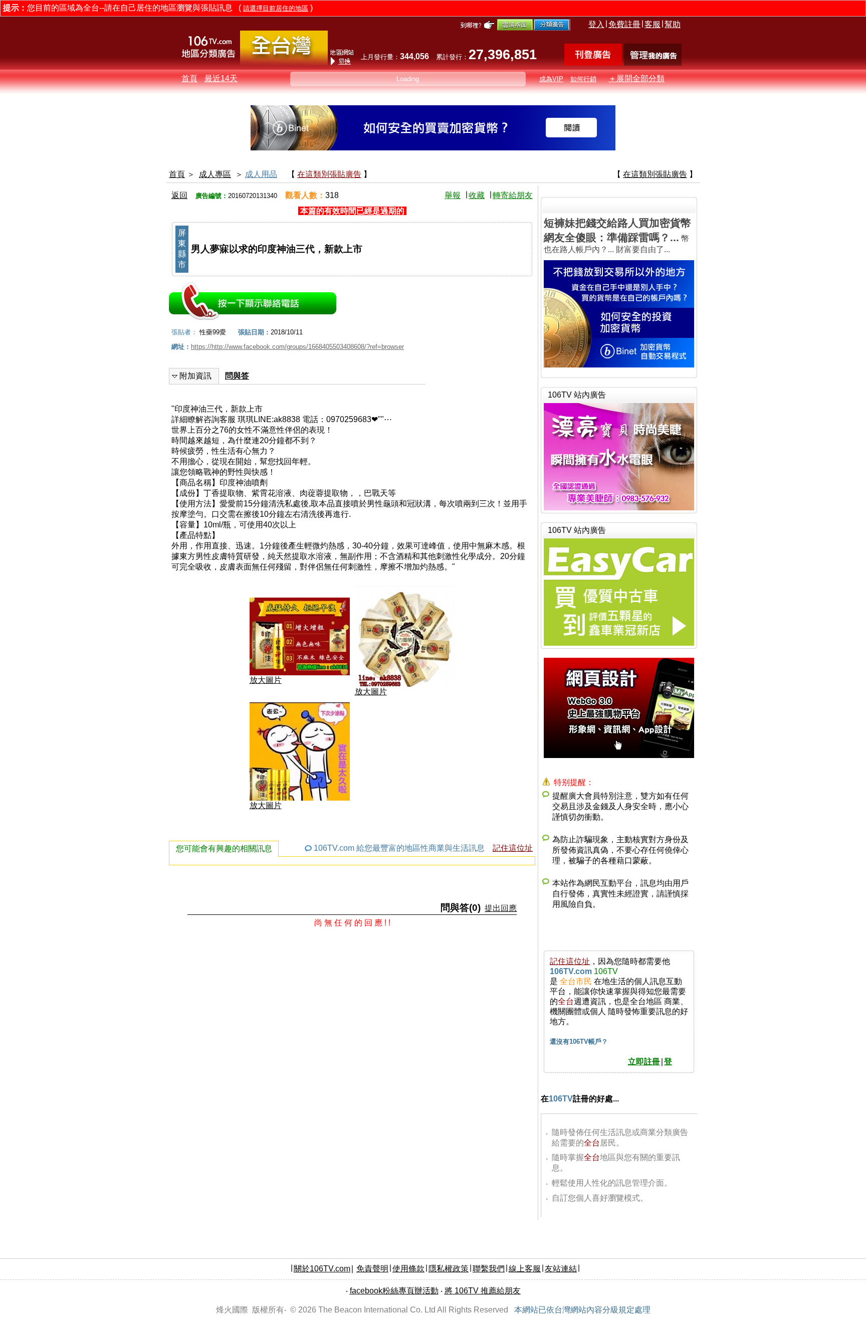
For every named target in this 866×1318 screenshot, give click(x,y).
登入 (596, 24)
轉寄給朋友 (513, 195)
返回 (179, 195)
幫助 (673, 24)
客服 (652, 24)
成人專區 (215, 174)
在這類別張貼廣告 (329, 174)
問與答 (237, 375)
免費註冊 (624, 24)
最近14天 (221, 78)
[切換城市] (284, 63)
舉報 (453, 195)
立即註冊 (644, 1061)
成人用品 (261, 174)
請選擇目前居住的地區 (275, 8)
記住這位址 (513, 848)
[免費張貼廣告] (593, 63)
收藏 (477, 195)
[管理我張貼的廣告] (653, 63)
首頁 (189, 78)
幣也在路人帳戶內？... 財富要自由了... (617, 235)
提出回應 (501, 908)
